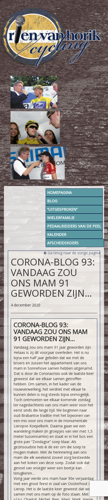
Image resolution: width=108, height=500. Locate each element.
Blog (52, 200)
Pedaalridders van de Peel (74, 226)
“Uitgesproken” (62, 209)
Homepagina (59, 192)
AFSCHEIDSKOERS (63, 242)
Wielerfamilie (60, 217)
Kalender (56, 234)
